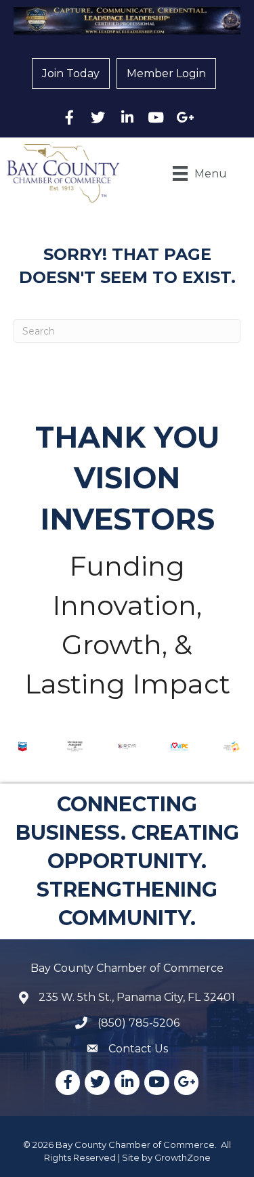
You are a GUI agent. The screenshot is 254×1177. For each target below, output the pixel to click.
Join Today (71, 73)
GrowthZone (182, 1157)
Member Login (166, 73)
